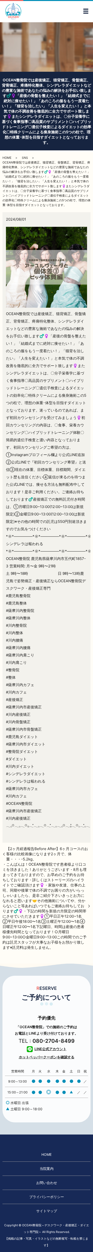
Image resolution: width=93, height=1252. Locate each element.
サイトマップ (46, 1211)
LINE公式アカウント (50, 1049)
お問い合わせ (46, 1183)
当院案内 (47, 1168)
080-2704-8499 (53, 1041)
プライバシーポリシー (46, 1197)
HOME (6, 158)
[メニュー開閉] (85, 11)
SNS (25, 158)
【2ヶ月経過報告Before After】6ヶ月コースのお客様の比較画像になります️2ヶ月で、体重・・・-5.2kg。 (47, 853)
